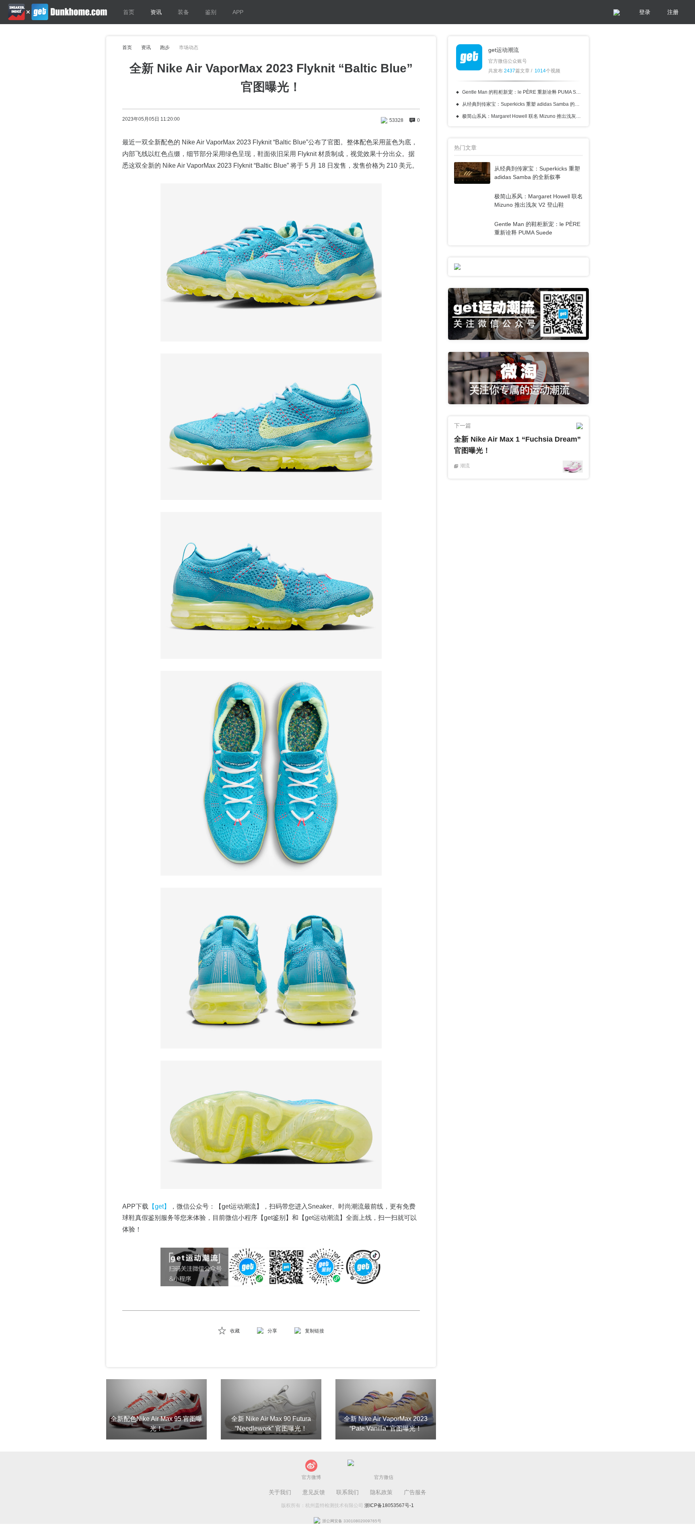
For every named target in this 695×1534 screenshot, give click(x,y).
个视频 (547, 71)
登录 (644, 12)
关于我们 (280, 1492)
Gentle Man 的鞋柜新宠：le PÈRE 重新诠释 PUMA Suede (524, 92)
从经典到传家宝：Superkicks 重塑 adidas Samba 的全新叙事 (528, 104)
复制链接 (314, 1331)
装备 (183, 12)
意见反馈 (313, 1492)
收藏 (235, 1331)
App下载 (532, 263)
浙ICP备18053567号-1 (389, 1505)
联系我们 (347, 1492)
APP (237, 12)
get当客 (57, 12)
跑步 (165, 47)
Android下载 (554, 271)
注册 (673, 12)
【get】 (159, 1206)
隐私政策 (381, 1492)
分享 (272, 1331)
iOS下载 (504, 271)
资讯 (156, 12)
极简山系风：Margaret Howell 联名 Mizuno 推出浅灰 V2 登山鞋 (530, 116)
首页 (128, 12)
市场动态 (188, 47)
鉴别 (210, 12)
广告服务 (415, 1492)
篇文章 (517, 71)
